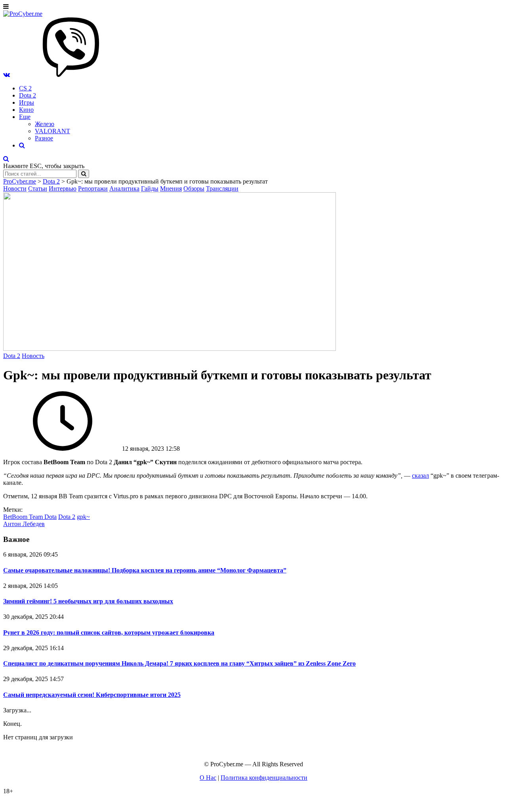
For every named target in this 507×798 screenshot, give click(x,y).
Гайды (149, 188)
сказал (420, 475)
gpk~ (83, 516)
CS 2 (25, 88)
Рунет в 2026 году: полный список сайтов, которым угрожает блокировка (108, 632)
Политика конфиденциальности (264, 777)
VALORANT (52, 131)
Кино (26, 109)
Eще (24, 116)
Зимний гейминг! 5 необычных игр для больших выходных (88, 601)
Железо (44, 124)
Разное (44, 138)
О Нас (208, 777)
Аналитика (124, 188)
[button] (6, 74)
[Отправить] (83, 174)
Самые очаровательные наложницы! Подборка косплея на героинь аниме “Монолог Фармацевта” (144, 570)
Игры (26, 102)
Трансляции (222, 188)
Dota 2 (27, 95)
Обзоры (193, 188)
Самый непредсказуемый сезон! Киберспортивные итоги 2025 (92, 694)
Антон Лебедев (24, 524)
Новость (33, 355)
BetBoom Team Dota (30, 516)
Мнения (171, 188)
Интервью (62, 188)
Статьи (37, 188)
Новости (15, 188)
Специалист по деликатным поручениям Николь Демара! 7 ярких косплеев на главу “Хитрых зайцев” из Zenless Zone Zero (179, 663)
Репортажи (93, 188)
